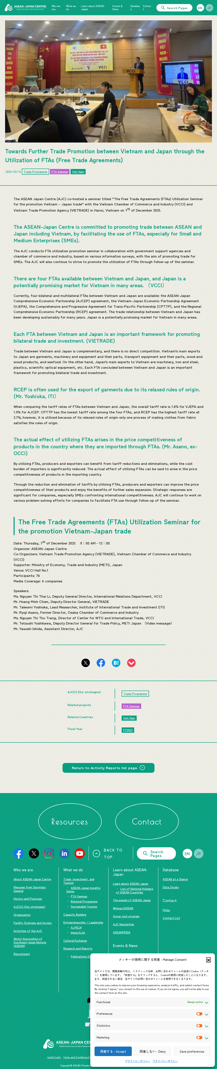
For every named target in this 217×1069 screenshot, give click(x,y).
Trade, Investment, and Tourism (78, 881)
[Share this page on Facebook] (101, 663)
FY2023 (128, 730)
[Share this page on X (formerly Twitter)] (85, 663)
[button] (208, 959)
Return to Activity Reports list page (104, 767)
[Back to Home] (25, 7)
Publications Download (85, 956)
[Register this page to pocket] (131, 663)
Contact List (171, 918)
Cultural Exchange (75, 940)
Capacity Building (74, 914)
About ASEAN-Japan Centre (32, 879)
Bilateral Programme (84, 901)
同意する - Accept (113, 1051)
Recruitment (22, 954)
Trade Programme (35, 171)
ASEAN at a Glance (175, 879)
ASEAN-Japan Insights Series (83, 889)
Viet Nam (78, 171)
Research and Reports (77, 948)
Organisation (22, 915)
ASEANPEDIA (121, 932)
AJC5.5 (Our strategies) (29, 906)
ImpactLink (78, 932)
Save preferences (192, 1051)
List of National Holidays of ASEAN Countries (134, 890)
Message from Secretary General (30, 889)
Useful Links (54, 1057)
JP (209, 8)
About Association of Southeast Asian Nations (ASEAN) (30, 942)
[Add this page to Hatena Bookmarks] (116, 663)
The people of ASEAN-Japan (132, 900)
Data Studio (171, 887)
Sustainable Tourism (84, 906)
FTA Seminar (59, 171)
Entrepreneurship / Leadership (83, 922)
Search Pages (177, 8)
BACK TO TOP (113, 853)
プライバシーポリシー (137, 1061)
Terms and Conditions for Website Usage (86, 1057)
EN (200, 8)
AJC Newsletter (123, 924)
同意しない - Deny (153, 1051)
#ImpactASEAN (123, 908)
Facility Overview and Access (33, 923)
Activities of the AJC (28, 931)
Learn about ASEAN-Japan (130, 883)
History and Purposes (28, 898)
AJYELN (76, 927)
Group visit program (126, 916)
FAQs (166, 910)
